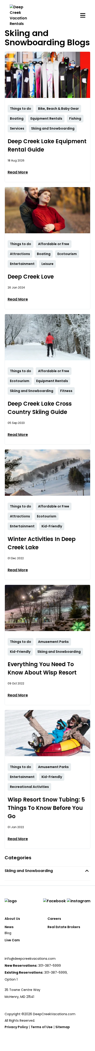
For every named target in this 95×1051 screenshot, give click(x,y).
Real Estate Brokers (64, 927)
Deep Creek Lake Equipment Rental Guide (47, 145)
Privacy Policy (16, 1027)
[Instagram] (78, 901)
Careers (54, 918)
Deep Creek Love (31, 276)
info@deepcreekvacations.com (30, 958)
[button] (47, 871)
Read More (18, 172)
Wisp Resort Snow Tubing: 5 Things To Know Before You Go (46, 808)
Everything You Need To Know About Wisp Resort (42, 668)
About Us (12, 918)
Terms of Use (42, 1027)
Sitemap (62, 1027)
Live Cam (12, 940)
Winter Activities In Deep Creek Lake (42, 543)
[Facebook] (54, 901)
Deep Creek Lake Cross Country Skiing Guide (40, 408)
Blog (8, 933)
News (9, 927)
